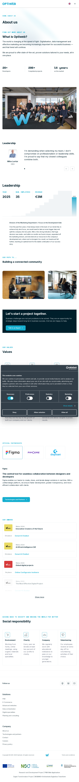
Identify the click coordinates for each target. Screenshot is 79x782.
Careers (5, 741)
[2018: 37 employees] (42, 203)
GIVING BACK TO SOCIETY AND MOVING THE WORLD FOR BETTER (30, 617)
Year (4, 192)
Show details (68, 406)
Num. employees (23, 192)
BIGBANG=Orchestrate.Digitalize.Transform (50, 776)
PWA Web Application (52, 772)
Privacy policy (7, 744)
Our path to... (9, 257)
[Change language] (69, 3)
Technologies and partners (11, 734)
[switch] (30, 398)
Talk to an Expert (14, 328)
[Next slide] (72, 169)
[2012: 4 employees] (14, 203)
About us (12, 16)
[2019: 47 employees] (46, 203)
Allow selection (39, 412)
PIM (3, 699)
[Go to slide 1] (24, 168)
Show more (39, 597)
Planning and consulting (10, 716)
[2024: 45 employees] (69, 203)
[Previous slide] (66, 169)
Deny (14, 412)
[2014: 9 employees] (23, 203)
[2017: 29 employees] (37, 203)
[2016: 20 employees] (32, 203)
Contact (5, 737)
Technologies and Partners (15, 499)
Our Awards (7, 519)
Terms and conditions (68, 755)
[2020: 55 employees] (51, 203)
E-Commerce (7, 702)
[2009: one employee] (4, 203)
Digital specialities (8, 712)
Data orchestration (9, 709)
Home (4, 16)
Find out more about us (13, 32)
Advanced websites (9, 705)
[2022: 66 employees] (60, 203)
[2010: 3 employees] (9, 203)
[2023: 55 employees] (65, 203)
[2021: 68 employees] (55, 203)
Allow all (64, 412)
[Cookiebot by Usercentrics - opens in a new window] (68, 368)
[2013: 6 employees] (18, 203)
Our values (7, 347)
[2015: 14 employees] (28, 203)
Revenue (38, 192)
